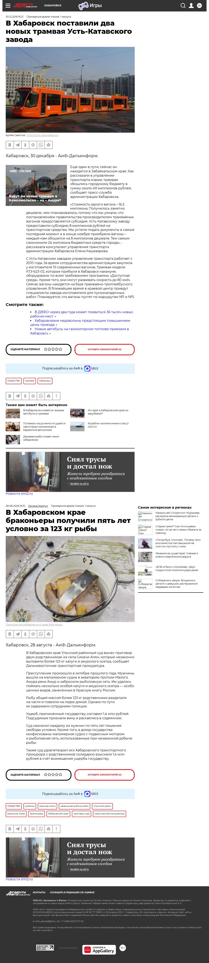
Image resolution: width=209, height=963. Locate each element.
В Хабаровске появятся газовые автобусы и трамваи (43, 412)
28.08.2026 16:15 (15, 505)
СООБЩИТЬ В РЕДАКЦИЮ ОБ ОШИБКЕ (72, 892)
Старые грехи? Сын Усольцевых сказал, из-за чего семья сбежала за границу (178, 529)
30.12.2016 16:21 (14, 16)
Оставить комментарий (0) (104, 349)
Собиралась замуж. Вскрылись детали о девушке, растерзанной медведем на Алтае (177, 583)
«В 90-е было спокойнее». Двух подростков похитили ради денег (177, 568)
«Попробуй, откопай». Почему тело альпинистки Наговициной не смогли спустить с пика (178, 543)
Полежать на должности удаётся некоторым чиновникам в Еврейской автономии (44, 426)
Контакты (39, 892)
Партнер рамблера (68, 948)
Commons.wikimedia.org (42, 135)
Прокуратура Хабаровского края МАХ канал (34, 624)
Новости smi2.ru (19, 494)
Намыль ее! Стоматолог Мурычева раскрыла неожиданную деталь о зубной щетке (177, 516)
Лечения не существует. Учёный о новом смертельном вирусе (177, 555)
